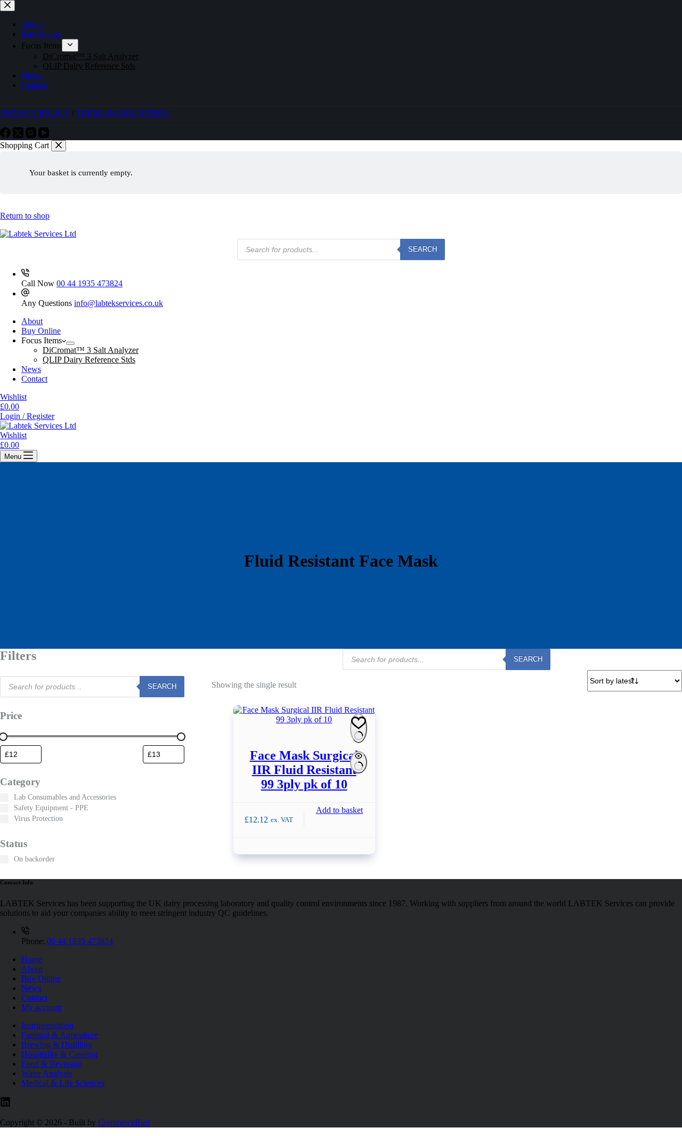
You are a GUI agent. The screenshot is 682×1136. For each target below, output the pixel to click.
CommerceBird (124, 1122)
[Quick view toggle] (358, 762)
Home (31, 959)
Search (422, 249)
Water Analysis (46, 1073)
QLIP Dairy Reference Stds (89, 359)
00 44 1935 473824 (89, 283)
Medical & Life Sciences (62, 1082)
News (31, 369)
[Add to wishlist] (358, 728)
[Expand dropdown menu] (70, 343)
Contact (34, 378)
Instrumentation (47, 1025)
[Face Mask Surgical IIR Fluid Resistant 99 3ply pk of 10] (304, 714)
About (32, 321)
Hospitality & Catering (59, 1054)
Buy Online (41, 330)
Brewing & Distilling (56, 1044)
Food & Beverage (51, 1063)
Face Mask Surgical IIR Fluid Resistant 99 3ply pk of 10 (304, 769)
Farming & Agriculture (59, 1035)
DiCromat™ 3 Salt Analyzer (91, 350)
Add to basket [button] (339, 810)
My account (41, 1007)
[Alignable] (5, 1104)
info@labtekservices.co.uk (118, 303)
